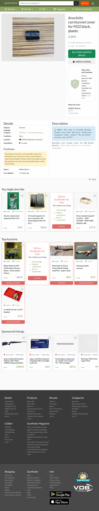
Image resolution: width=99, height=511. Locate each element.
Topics (7, 488)
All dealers (8, 483)
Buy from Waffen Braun (82, 53)
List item (85, 3)
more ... (7, 416)
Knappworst (9, 404)
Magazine (61, 9)
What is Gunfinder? (83, 9)
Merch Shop (31, 497)
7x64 (7, 435)
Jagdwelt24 (9, 401)
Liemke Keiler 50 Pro (35, 409)
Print (94, 179)
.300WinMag (9, 432)
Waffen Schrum (10, 409)
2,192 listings (73, 113)
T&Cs (51, 475)
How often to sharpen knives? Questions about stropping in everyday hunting (38, 444)
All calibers (9, 485)
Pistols (74, 411)
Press (29, 495)
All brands (8, 475)
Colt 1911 (31, 411)
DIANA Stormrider (34, 414)
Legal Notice (54, 485)
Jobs (28, 490)
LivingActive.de (10, 406)
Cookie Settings (55, 483)
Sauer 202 (31, 404)
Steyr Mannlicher (56, 409)
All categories (10, 478)
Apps (29, 492)
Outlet (7, 490)
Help (29, 475)
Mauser (52, 401)
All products (9, 480)
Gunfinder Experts (34, 483)
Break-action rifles (79, 404)
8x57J (7, 437)
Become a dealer (33, 478)
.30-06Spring (9, 430)
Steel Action (54, 411)
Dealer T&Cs (54, 478)
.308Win (8, 427)
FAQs (51, 488)
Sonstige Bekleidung (35, 133)
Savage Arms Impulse (35, 416)
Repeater (75, 401)
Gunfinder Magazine (34, 488)
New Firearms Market (13, 492)
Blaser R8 (30, 401)
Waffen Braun (74, 108)
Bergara (52, 414)
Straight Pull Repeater (80, 414)
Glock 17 (30, 406)
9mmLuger (9, 439)
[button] (91, 3)
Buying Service (32, 485)
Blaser (52, 406)
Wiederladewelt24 (11, 414)
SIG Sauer (53, 404)
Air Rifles (75, 409)
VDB (6, 411)
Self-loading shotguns (80, 406)
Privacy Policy (55, 480)
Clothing (22, 133)
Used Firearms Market (13, 495)
